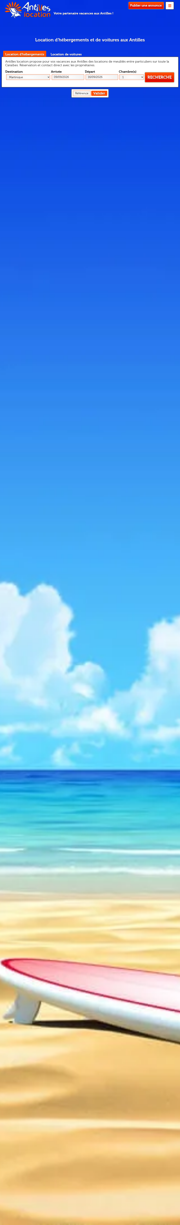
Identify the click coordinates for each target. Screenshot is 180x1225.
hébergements (24, 54)
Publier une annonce (146, 5)
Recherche (159, 77)
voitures (66, 54)
